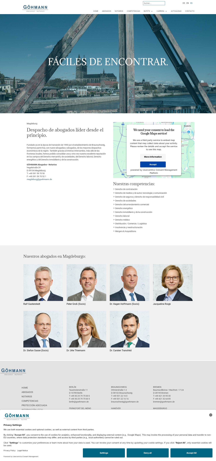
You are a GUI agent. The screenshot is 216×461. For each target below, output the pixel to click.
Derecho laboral (122, 216)
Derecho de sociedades (125, 200)
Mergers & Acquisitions (125, 231)
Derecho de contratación (126, 189)
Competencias (133, 11)
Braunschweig (119, 387)
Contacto (189, 11)
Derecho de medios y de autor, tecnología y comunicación (141, 193)
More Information (153, 156)
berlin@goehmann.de (79, 402)
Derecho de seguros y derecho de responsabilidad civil (139, 197)
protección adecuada (34, 405)
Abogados (106, 11)
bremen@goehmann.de (164, 402)
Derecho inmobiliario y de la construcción (133, 212)
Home (95, 11)
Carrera (160, 11)
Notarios (119, 11)
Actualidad (176, 11)
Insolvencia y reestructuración (129, 227)
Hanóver (116, 408)
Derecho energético (124, 208)
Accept (152, 164)
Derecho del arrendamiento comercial (132, 204)
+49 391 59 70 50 (37, 173)
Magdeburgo (160, 408)
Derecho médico (122, 220)
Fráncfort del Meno (80, 408)
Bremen (157, 387)
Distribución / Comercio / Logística (131, 223)
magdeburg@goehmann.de (39, 179)
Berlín (72, 387)
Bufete (147, 11)
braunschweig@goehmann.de (125, 402)
